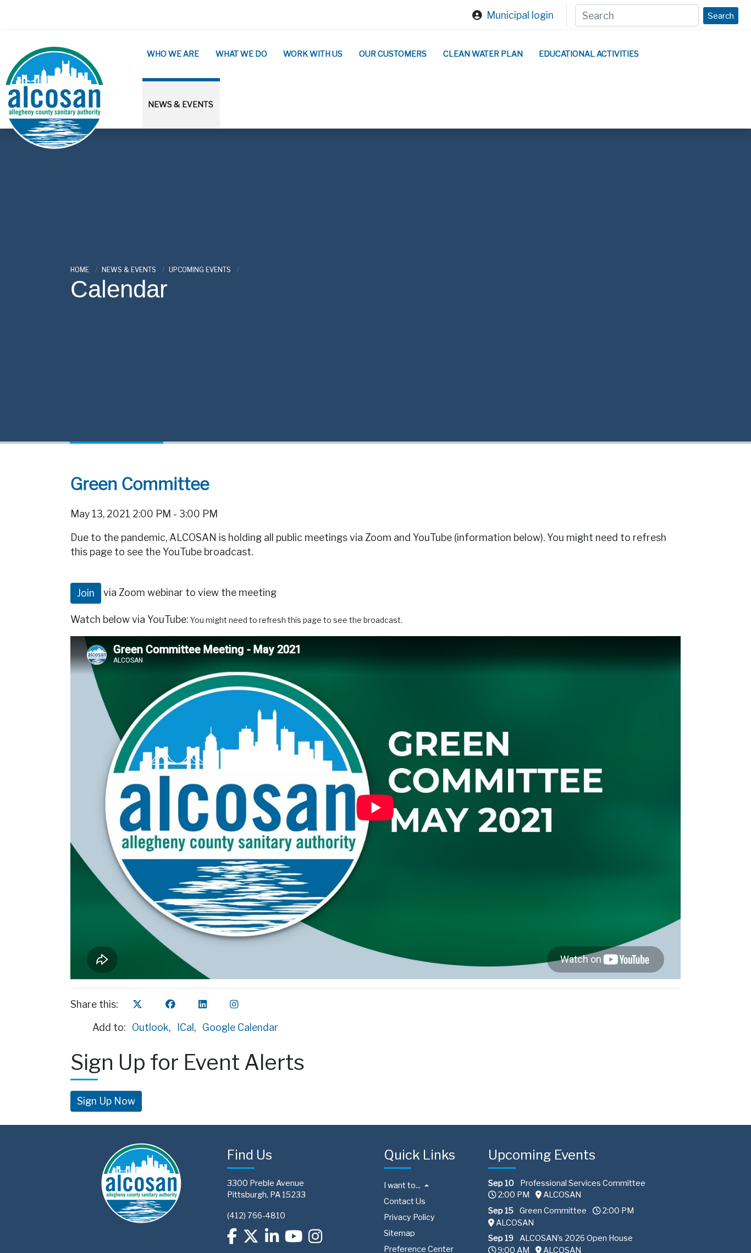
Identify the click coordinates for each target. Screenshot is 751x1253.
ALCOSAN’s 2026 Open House (576, 1238)
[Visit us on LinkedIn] (272, 1236)
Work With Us (313, 54)
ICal (185, 1027)
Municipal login (520, 15)
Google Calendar (240, 1027)
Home (80, 270)
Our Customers (393, 54)
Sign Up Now (106, 1101)
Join (86, 593)
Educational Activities (589, 54)
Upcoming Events (201, 270)
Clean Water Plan (483, 54)
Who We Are (173, 54)
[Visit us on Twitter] (251, 1236)
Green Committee (553, 1211)
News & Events (180, 104)
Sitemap (399, 1233)
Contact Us (405, 1201)
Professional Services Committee (582, 1183)
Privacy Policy (409, 1217)
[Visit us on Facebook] (232, 1236)
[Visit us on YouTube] (293, 1236)
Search (721, 15)
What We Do (241, 54)
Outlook (150, 1027)
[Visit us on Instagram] (315, 1236)
